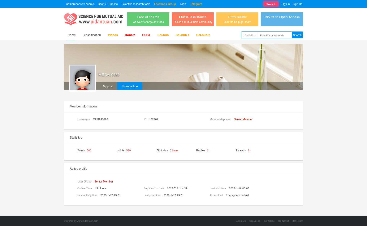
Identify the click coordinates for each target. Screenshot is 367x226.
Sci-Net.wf (283, 220)
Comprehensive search (80, 4)
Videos (113, 35)
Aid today (168, 150)
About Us (241, 220)
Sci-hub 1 (182, 35)
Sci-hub (163, 35)
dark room (297, 220)
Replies (202, 150)
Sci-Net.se (269, 220)
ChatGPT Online (108, 4)
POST (146, 35)
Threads (248, 35)
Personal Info (130, 86)
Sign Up (297, 4)
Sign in (286, 4)
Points (84, 150)
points (124, 150)
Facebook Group (165, 4)
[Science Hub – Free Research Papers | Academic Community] (93, 24)
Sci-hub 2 (203, 35)
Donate (130, 35)
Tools (183, 4)
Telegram (196, 4)
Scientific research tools (136, 4)
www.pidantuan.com (87, 220)
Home (71, 35)
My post (108, 86)
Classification (92, 35)
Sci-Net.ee (254, 220)
